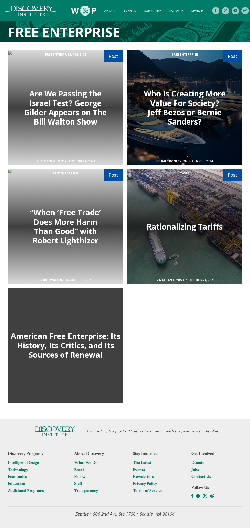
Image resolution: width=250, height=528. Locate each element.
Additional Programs (26, 490)
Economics (17, 476)
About (110, 10)
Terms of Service (147, 490)
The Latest (142, 462)
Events (130, 10)
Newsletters (143, 476)
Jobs (195, 469)
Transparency (86, 490)
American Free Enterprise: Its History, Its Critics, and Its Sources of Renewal (65, 345)
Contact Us (201, 476)
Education (16, 483)
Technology (18, 469)
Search (197, 10)
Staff (78, 483)
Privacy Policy (145, 483)
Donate (176, 10)
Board (79, 469)
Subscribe (152, 10)
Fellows (80, 476)
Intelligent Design (23, 462)
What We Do (86, 462)
